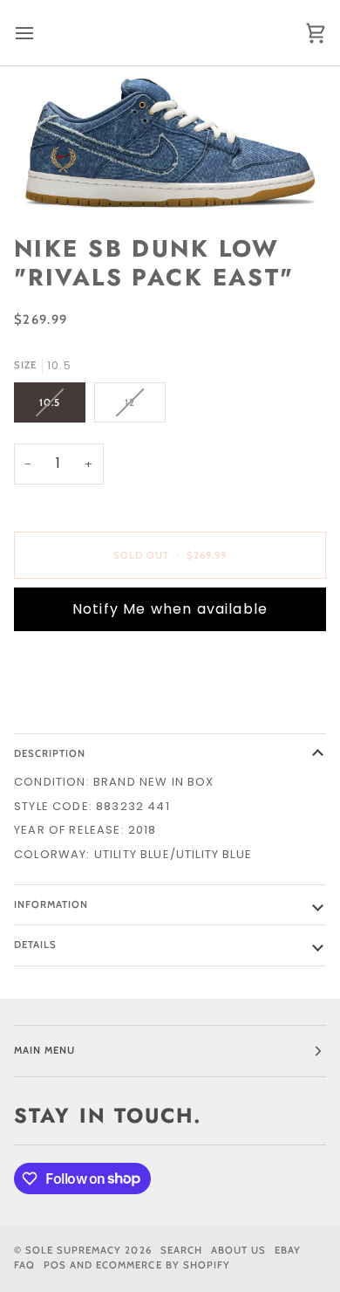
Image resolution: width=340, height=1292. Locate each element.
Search (181, 1250)
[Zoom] (170, 143)
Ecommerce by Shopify (163, 1265)
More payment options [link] (93, 711)
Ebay (288, 1250)
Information (51, 904)
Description (49, 753)
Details (35, 944)
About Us (238, 1250)
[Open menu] (40, 32)
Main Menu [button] (44, 1050)
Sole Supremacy (73, 1250)
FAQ (24, 1265)
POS (55, 1265)
